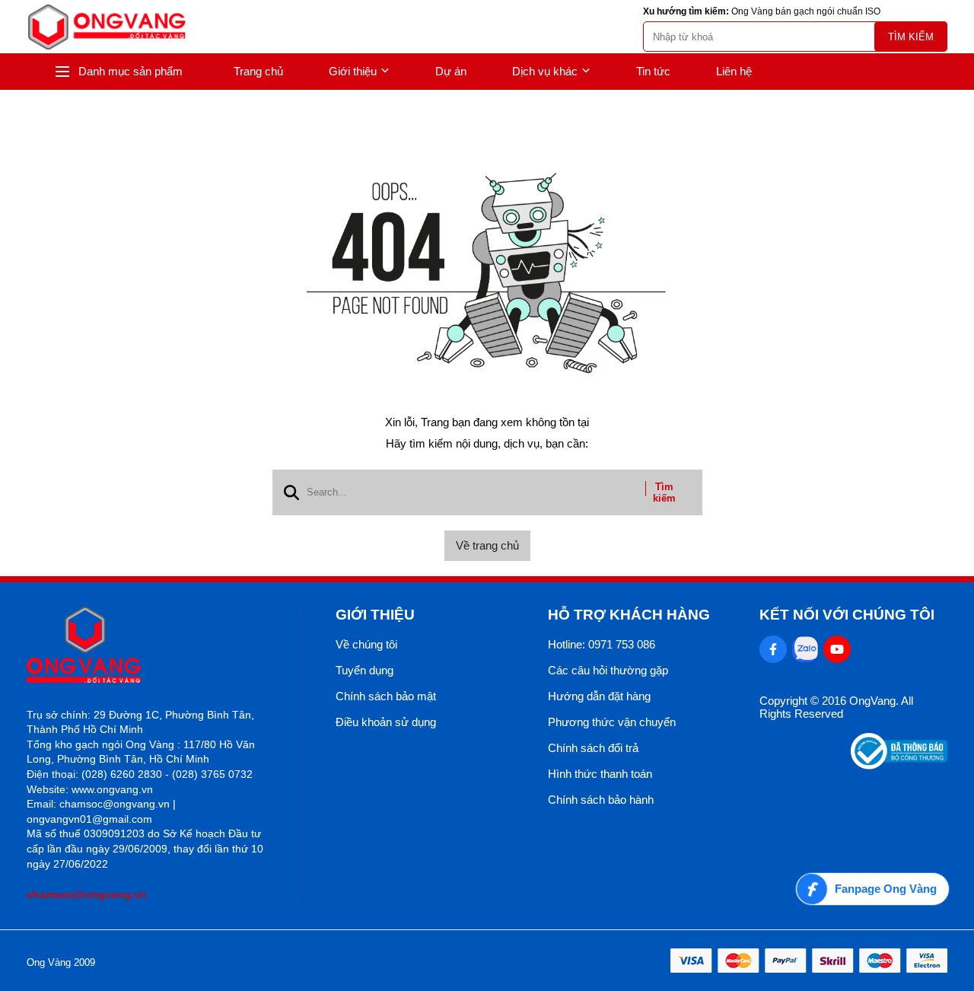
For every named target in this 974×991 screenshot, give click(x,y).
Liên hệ (734, 71)
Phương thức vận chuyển (612, 721)
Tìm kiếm (911, 37)
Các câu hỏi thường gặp (608, 670)
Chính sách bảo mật (386, 696)
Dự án (450, 71)
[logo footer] (148, 646)
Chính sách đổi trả (593, 747)
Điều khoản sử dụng (386, 721)
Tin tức (653, 71)
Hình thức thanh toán (600, 773)
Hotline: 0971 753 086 (601, 644)
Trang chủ (258, 71)
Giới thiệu (353, 71)
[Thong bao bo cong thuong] (899, 765)
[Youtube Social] (837, 649)
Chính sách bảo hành (601, 799)
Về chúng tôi (366, 644)
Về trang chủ (487, 545)
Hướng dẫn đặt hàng (599, 696)
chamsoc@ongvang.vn (87, 894)
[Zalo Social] (805, 649)
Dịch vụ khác (545, 71)
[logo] (106, 27)
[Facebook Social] (773, 649)
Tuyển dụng (364, 670)
